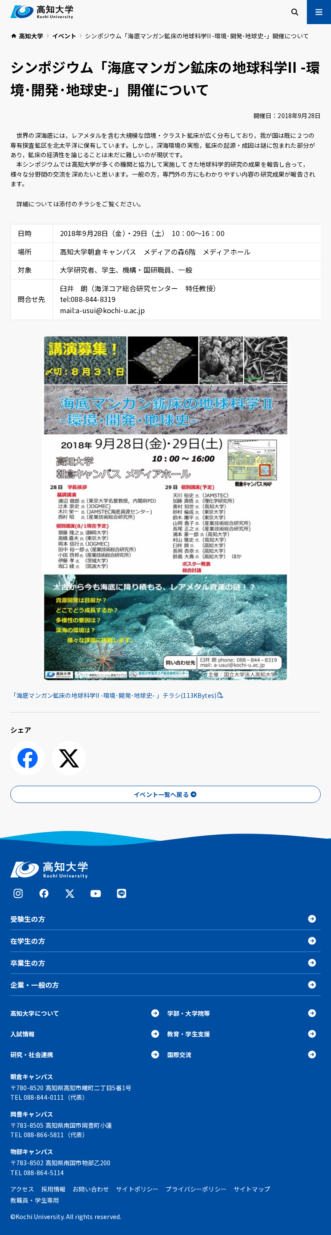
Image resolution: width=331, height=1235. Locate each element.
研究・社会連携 (31, 1054)
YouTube (95, 893)
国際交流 (179, 1054)
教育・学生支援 (188, 1034)
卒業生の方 (27, 963)
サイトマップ (252, 1189)
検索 (295, 12)
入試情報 (22, 1034)
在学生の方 (27, 941)
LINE (121, 893)
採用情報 (53, 1189)
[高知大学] (41, 12)
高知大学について (34, 1013)
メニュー (319, 12)
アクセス (22, 1189)
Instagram (18, 893)
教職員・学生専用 (34, 1200)
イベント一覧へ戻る (161, 794)
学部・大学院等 (188, 1013)
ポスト (69, 758)
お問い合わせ (90, 1189)
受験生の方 (27, 919)
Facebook (44, 893)
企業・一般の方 (34, 985)
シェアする (27, 758)
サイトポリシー (137, 1189)
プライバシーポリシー (196, 1189)
